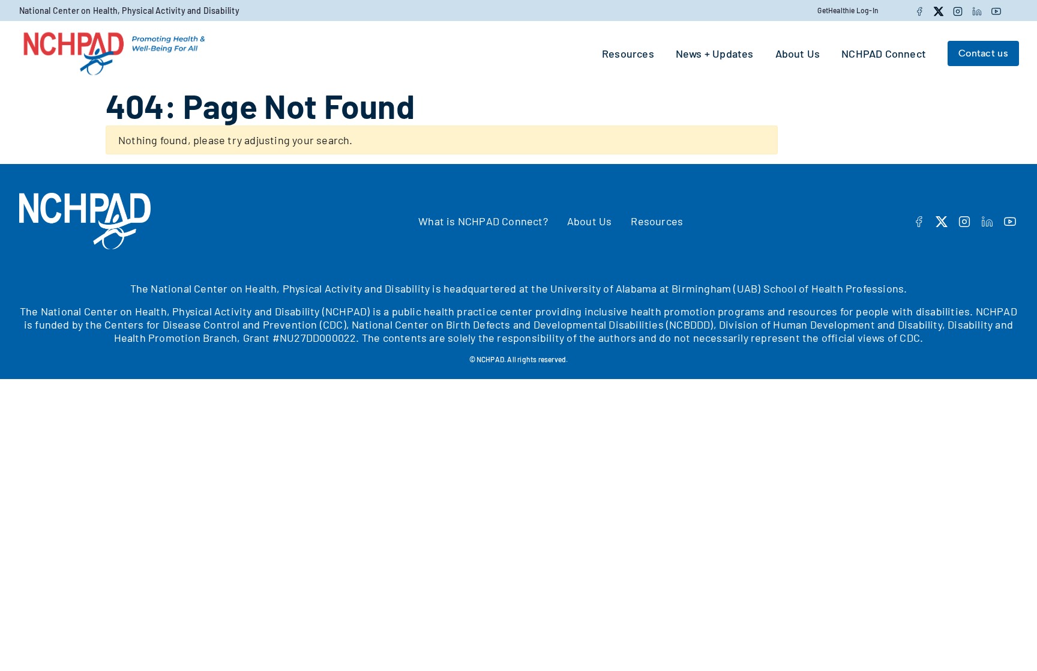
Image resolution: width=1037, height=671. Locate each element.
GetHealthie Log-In (848, 10)
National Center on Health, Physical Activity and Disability (129, 10)
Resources (657, 221)
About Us (589, 221)
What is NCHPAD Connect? (483, 221)
